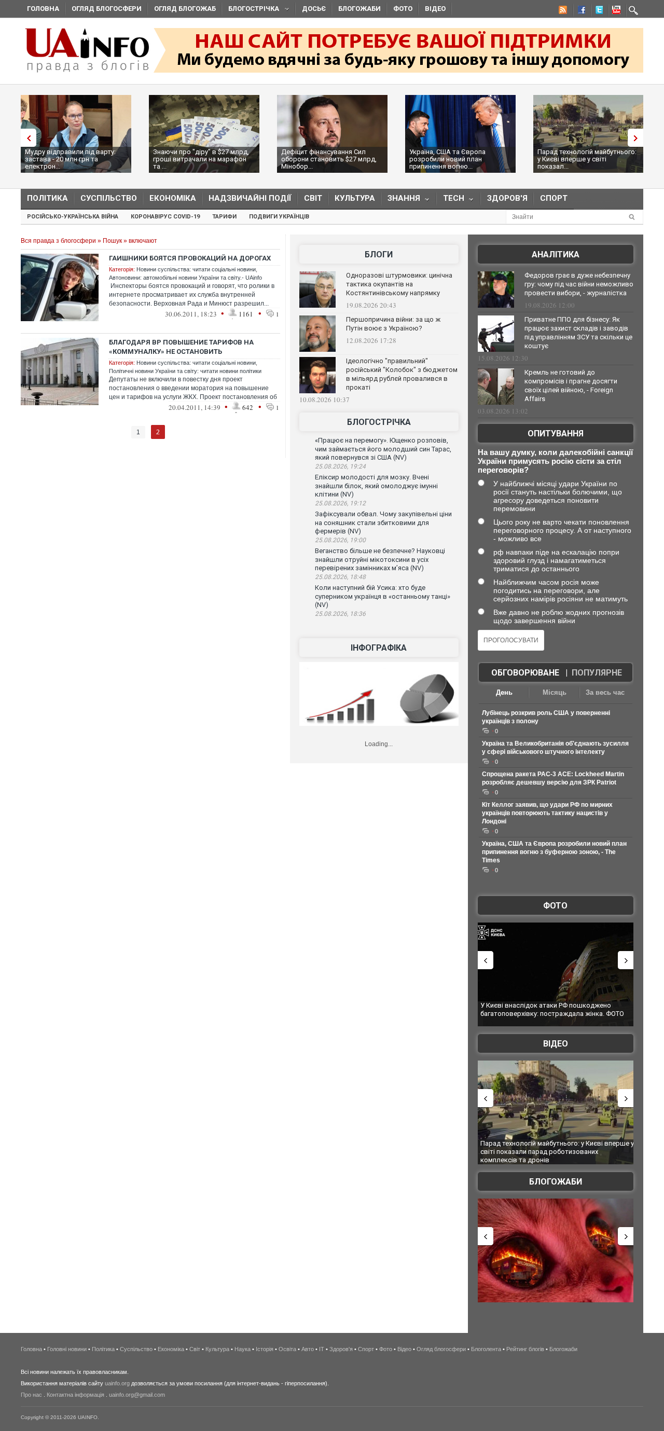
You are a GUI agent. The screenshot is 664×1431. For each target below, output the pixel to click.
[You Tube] (614, 11)
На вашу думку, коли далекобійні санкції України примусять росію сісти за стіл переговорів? (555, 461)
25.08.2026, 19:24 (340, 466)
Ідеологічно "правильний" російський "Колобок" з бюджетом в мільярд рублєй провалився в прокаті (402, 374)
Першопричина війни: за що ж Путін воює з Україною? (393, 323)
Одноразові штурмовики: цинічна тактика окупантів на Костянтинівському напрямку (399, 284)
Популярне (597, 673)
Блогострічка (250, 10)
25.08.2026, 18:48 (340, 577)
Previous (26, 138)
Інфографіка (379, 648)
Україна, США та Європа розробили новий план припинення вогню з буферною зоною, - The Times (554, 852)
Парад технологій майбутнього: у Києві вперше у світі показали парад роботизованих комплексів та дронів (557, 1151)
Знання (400, 201)
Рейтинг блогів (525, 1349)
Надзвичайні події (250, 198)
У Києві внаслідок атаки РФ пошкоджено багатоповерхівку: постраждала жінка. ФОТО (552, 1009)
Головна (43, 8)
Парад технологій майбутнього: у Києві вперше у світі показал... (587, 159)
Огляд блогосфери (107, 8)
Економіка (172, 198)
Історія (264, 1349)
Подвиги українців (279, 216)
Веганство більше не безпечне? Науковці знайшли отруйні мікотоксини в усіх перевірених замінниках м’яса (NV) (380, 559)
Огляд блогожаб (185, 8)
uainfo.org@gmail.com (137, 1395)
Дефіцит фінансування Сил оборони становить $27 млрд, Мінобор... (329, 159)
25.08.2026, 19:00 (340, 540)
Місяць (554, 692)
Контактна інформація (75, 1395)
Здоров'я (507, 198)
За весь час (605, 692)
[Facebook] (579, 11)
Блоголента (486, 1349)
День (504, 692)
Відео (435, 8)
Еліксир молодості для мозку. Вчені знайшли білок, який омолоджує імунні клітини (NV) (376, 485)
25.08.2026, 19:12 (340, 503)
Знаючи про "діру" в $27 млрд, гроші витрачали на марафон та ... (201, 159)
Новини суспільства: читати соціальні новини (196, 269)
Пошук (112, 240)
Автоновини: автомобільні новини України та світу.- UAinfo (185, 277)
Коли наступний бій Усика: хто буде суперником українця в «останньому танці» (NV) (382, 596)
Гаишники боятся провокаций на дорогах (190, 258)
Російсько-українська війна (72, 216)
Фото (402, 8)
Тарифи (224, 216)
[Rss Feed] (562, 11)
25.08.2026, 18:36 (340, 613)
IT (321, 1349)
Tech (450, 201)
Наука (242, 1349)
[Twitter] (597, 11)
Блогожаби (359, 8)
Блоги (379, 254)
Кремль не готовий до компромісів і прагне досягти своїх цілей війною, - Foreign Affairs (570, 385)
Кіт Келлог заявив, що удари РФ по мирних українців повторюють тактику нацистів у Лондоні (547, 813)
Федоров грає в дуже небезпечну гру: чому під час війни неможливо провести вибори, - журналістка (578, 284)
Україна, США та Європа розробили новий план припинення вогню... (447, 159)
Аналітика (555, 254)
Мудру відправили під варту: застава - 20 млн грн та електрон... (70, 159)
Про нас (31, 1395)
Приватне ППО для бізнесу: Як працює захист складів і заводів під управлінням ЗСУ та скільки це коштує (578, 332)
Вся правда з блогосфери (58, 240)
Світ (313, 198)
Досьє (314, 8)
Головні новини (67, 1349)
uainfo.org (117, 1383)
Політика (47, 198)
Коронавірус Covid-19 (165, 216)
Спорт (554, 198)
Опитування (556, 433)
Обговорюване (525, 673)
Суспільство (108, 198)
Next (638, 138)
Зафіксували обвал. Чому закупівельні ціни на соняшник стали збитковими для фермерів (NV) (383, 522)
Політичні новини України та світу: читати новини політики (185, 371)
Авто (307, 1349)
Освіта (287, 1349)
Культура (355, 198)
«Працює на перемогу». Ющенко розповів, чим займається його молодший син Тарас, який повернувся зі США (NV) (383, 448)
